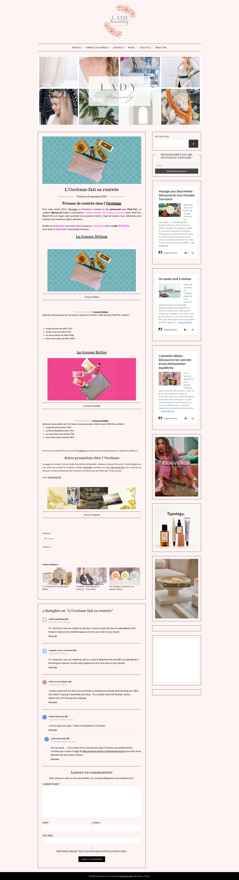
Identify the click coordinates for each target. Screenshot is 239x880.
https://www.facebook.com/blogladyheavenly (104, 751)
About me (161, 47)
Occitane (113, 203)
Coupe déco (176, 585)
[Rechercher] (193, 144)
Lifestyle (144, 47)
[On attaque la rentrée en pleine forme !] (124, 576)
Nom (46, 823)
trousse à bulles (100, 420)
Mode (131, 47)
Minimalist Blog (126, 876)
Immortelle (87, 467)
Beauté (76, 47)
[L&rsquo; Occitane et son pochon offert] (57, 576)
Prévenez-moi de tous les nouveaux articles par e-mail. (91, 851)
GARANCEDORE (54, 477)
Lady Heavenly (58, 738)
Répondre (53, 636)
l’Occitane (73, 209)
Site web (47, 835)
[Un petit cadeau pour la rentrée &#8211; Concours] (91, 576)
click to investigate (58, 681)
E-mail (96, 823)
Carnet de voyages (97, 47)
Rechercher (162, 136)
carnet (47, 464)
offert (134, 464)
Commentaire (51, 784)
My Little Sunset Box (115, 467)
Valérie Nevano (56, 716)
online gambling (57, 619)
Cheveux (118, 47)
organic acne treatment (61, 650)
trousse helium (100, 311)
